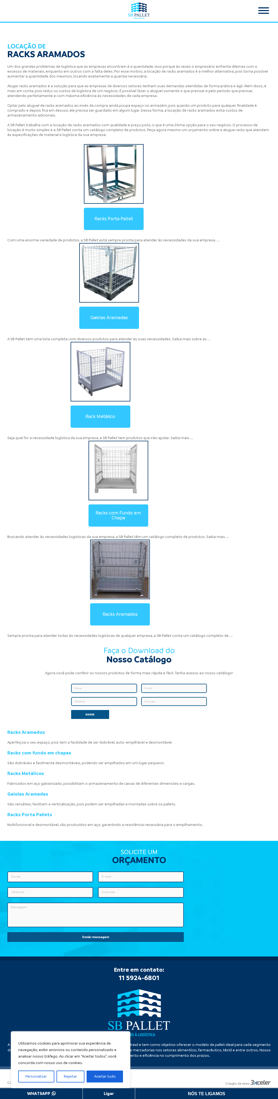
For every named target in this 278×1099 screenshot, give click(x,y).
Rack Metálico (100, 416)
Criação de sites (237, 1083)
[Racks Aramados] (120, 569)
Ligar (109, 1093)
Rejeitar (70, 1076)
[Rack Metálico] (100, 371)
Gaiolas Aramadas (109, 317)
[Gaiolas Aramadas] (109, 273)
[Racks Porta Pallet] (114, 174)
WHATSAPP (39, 1093)
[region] (70, 1059)
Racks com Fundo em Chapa (118, 515)
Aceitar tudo (105, 1076)
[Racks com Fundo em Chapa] (118, 470)
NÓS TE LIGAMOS (206, 1093)
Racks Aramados (120, 614)
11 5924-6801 (139, 978)
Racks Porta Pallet (113, 218)
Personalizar (36, 1076)
